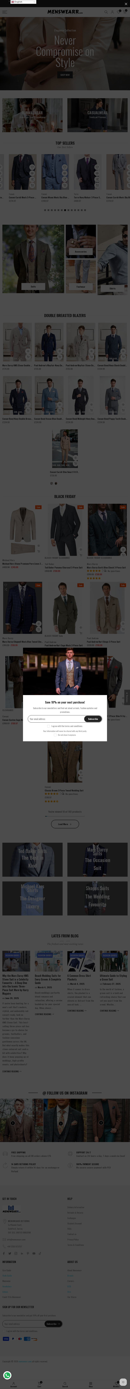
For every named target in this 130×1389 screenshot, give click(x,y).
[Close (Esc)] (126, 4)
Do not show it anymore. (67, 735)
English (18, 2)
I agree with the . (67, 726)
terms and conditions (73, 726)
